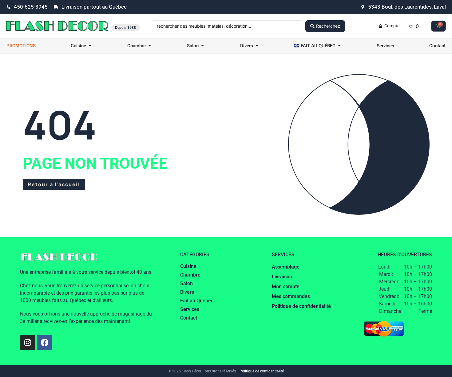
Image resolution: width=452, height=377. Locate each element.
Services (189, 309)
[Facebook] (44, 342)
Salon (186, 283)
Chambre (190, 275)
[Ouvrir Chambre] (149, 45)
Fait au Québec (196, 301)
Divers (187, 292)
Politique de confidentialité (262, 371)
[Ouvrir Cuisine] (90, 45)
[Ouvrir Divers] (257, 45)
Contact (188, 318)
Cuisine (188, 266)
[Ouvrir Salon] (202, 45)
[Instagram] (27, 342)
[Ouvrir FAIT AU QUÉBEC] (339, 45)
